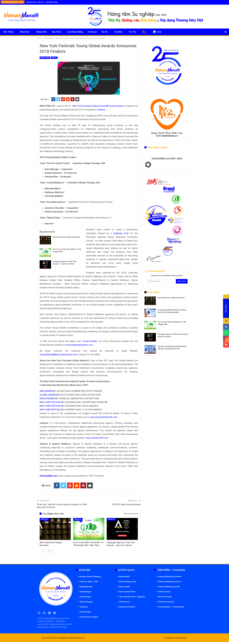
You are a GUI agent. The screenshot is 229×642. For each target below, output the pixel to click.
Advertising (44, 57)
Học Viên (56, 32)
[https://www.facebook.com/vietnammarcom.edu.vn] (226, 327)
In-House (92, 32)
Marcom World (124, 577)
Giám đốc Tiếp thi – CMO (89, 582)
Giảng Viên (41, 32)
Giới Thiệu (8, 32)
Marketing (44, 519)
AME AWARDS (47, 391)
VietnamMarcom (181, 638)
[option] (166, 325)
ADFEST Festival (164, 592)
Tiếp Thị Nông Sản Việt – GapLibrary (132, 597)
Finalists (101, 109)
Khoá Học (24, 32)
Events (54, 57)
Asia (159, 32)
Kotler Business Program (89, 617)
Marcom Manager (86, 602)
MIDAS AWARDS (48, 398)
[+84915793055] (226, 321)
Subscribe (182, 281)
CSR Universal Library (166, 602)
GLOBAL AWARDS (48, 394)
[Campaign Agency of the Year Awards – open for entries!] (45, 264)
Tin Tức (132, 32)
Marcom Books (124, 587)
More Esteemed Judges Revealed (66, 237)
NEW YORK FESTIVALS (51, 402)
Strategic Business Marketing (90, 577)
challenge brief (121, 233)
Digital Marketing (86, 587)
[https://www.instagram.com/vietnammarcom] (226, 339)
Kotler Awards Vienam (127, 592)
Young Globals (116, 106)
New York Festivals (165, 597)
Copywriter (84, 607)
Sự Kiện (118, 32)
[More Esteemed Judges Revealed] (45, 240)
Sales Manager (85, 597)
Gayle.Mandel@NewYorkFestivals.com (59, 354)
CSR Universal (124, 602)
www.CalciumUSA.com (97, 437)
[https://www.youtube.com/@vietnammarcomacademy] (226, 345)
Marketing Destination (127, 607)
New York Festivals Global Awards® (90, 106)
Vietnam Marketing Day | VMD (169, 587)
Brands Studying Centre (127, 582)
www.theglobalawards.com (79, 344)
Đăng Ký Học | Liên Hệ (35, 2)
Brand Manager (85, 592)
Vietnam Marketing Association (169, 577)
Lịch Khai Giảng (51, 2)
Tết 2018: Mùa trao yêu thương (126, 504)
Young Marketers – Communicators (171, 607)
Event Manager (85, 612)
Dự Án (105, 32)
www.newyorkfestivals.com (103, 417)
